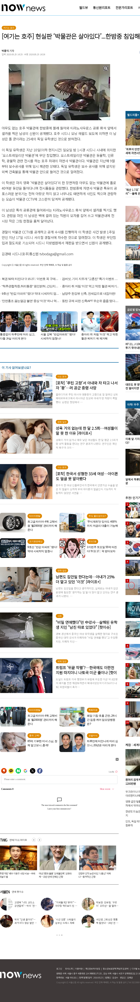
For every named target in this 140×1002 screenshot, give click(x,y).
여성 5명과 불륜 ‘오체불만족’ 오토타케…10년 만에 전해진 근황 (55, 875)
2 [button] (59, 935)
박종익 (5, 50)
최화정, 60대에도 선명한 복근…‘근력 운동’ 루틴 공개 (107, 923)
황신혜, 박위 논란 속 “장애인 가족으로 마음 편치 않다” (107, 906)
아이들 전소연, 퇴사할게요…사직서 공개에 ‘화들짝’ (25, 923)
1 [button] (57, 935)
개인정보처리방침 (92, 968)
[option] (57, 863)
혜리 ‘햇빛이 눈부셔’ (68, 904)
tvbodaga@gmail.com (56, 253)
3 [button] (61, 935)
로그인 (59, 968)
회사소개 (69, 968)
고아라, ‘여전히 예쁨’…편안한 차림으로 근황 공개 (65, 923)
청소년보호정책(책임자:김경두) (116, 968)
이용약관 (79, 968)
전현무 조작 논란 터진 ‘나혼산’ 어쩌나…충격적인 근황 (94, 875)
